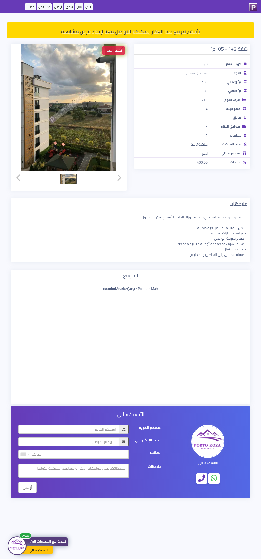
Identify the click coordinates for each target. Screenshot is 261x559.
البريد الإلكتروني (148, 440)
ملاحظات (155, 466)
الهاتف (156, 452)
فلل (79, 7)
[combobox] (24, 454)
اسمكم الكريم (150, 427)
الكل (88, 7)
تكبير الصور (113, 50)
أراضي (58, 7)
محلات (31, 7)
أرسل (27, 487)
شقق (69, 7)
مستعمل (44, 7)
